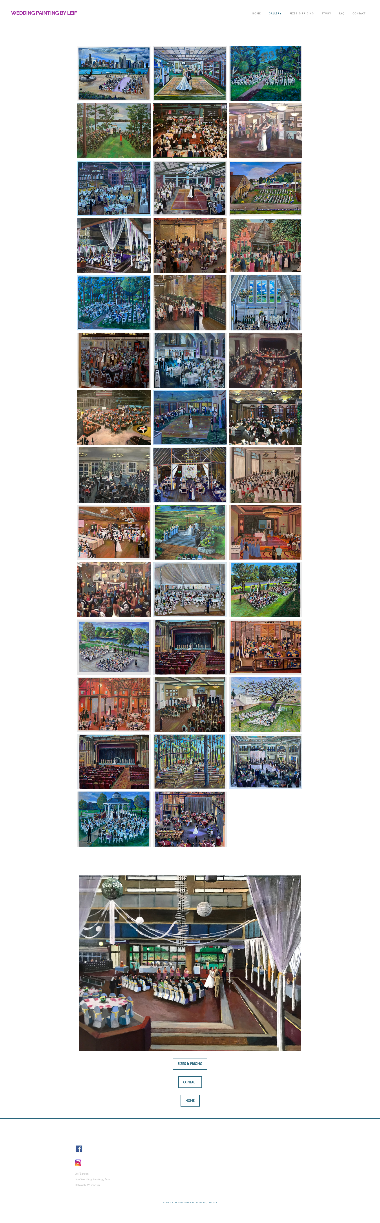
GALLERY (275, 13)
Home (256, 13)
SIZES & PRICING (301, 13)
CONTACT (359, 13)
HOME (166, 1202)
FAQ (342, 13)
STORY (326, 13)
